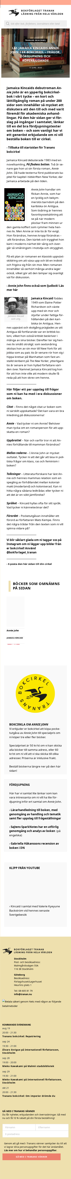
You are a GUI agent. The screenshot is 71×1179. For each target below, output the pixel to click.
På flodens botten (37, 164)
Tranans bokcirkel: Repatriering (21, 1036)
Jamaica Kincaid (15, 638)
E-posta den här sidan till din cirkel (30, 564)
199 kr (13, 644)
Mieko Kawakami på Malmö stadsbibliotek (28, 1066)
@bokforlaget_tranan (21, 552)
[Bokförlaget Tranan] (35, 12)
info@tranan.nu (23, 994)
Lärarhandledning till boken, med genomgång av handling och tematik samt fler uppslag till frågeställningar (35, 814)
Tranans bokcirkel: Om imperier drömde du (28, 1095)
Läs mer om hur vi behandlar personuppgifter (30, 1150)
